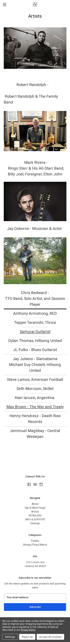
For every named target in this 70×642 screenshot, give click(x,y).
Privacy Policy (28, 629)
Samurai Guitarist (35, 331)
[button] (35, 51)
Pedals (35, 540)
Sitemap (35, 523)
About (35, 503)
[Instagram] (41, 484)
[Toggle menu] (4, 4)
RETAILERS (35, 515)
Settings (10, 637)
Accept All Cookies (50, 637)
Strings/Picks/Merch (35, 544)
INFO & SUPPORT (35, 519)
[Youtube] (35, 484)
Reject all (27, 637)
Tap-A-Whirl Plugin (35, 507)
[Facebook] (29, 484)
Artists (35, 511)
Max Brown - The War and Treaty (35, 407)
